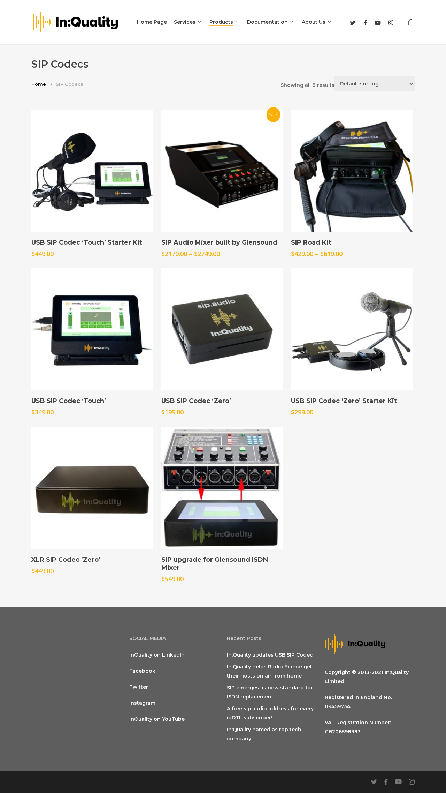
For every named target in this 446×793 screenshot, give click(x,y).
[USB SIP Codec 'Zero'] (222, 329)
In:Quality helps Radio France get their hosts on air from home (269, 671)
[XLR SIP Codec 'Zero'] (92, 488)
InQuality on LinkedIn (157, 655)
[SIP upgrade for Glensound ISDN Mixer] (222, 488)
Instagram (142, 703)
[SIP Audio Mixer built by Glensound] (222, 171)
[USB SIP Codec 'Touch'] (92, 329)
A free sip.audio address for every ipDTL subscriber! (270, 713)
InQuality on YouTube (157, 719)
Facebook (142, 671)
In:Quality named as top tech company (264, 734)
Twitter (138, 687)
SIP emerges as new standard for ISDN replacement (270, 692)
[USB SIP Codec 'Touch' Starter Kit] (92, 171)
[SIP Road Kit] (352, 171)
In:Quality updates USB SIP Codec (270, 655)
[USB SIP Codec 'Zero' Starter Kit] (352, 329)
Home (38, 84)
